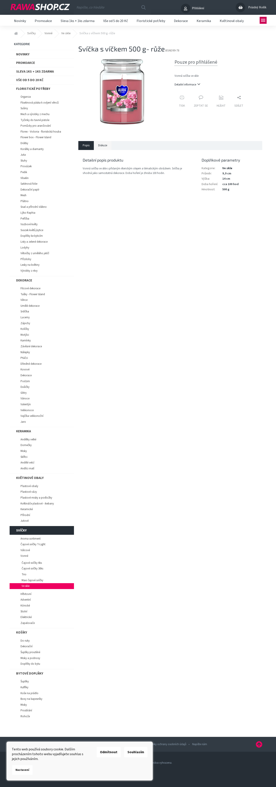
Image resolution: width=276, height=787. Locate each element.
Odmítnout (108, 752)
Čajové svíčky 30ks (32, 569)
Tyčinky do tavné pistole (35, 120)
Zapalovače (28, 623)
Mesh (23, 195)
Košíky (21, 632)
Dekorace (24, 280)
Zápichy (25, 323)
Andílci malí (27, 468)
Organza (26, 97)
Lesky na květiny (30, 265)
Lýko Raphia (28, 213)
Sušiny (24, 108)
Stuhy (24, 161)
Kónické (25, 606)
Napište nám (199, 744)
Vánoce (25, 398)
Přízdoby (26, 259)
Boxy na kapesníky (31, 699)
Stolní (24, 611)
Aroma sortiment (31, 539)
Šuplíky (25, 681)
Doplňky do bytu (30, 664)
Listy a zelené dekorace (34, 242)
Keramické (27, 509)
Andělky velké (28, 439)
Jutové (25, 521)
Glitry (24, 393)
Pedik (24, 172)
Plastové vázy (29, 492)
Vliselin (25, 178)
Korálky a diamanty (32, 149)
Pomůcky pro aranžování (36, 126)
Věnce (24, 300)
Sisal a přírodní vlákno (34, 207)
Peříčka (25, 219)
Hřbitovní (26, 594)
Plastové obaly (29, 486)
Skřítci (24, 457)
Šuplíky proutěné (30, 652)
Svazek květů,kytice (32, 230)
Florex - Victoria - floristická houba (41, 132)
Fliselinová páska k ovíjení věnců (40, 103)
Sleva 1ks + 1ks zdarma (35, 71)
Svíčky (21, 530)
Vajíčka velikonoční (32, 416)
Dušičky (25, 387)
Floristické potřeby (33, 88)
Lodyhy (25, 248)
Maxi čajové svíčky (32, 580)
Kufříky (24, 687)
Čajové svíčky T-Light (33, 544)
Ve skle (25, 586)
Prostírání (26, 710)
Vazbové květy (29, 224)
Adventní (26, 600)
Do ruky (25, 641)
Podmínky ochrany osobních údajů (165, 744)
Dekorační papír (30, 190)
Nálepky (25, 352)
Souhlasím (135, 752)
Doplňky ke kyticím (32, 236)
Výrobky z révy (29, 271)
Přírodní (25, 515)
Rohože (25, 716)
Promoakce (25, 62)
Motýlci (25, 335)
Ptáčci (24, 358)
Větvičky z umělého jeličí (35, 253)
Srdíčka (25, 311)
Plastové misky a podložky (36, 498)
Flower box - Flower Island (36, 137)
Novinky (22, 54)
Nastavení (22, 770)
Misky (24, 451)
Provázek (26, 166)
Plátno (25, 201)
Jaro (23, 422)
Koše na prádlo (29, 693)
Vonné (24, 556)
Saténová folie (29, 184)
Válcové (25, 550)
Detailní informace (185, 85)
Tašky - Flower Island (33, 294)
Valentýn (26, 404)
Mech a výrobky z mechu (35, 114)
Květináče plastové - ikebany (37, 504)
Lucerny (25, 317)
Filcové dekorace (30, 288)
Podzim (25, 381)
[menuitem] (20, 20)
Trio (24, 574)
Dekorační (27, 646)
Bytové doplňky (29, 673)
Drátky (24, 143)
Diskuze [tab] (102, 145)
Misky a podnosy (30, 658)
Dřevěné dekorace (31, 364)
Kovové (25, 369)
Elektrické (26, 617)
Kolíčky (25, 329)
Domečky (26, 445)
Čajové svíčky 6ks (32, 563)
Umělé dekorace (30, 306)
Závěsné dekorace (31, 346)
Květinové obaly (30, 477)
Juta (23, 155)
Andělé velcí (27, 463)
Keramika (23, 431)
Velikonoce (27, 410)
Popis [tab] (86, 145)
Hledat (143, 7)
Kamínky (26, 340)
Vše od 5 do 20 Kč (29, 80)
